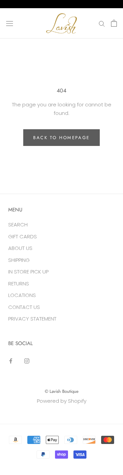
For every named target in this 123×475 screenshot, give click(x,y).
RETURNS (18, 283)
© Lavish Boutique (62, 391)
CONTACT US (24, 307)
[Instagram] (26, 360)
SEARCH (18, 224)
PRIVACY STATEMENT (32, 318)
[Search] (102, 23)
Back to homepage (61, 137)
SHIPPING (19, 260)
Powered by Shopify (61, 400)
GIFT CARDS (22, 236)
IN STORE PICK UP (28, 271)
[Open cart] (114, 23)
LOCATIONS (22, 295)
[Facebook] (10, 360)
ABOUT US (20, 248)
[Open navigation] (9, 23)
